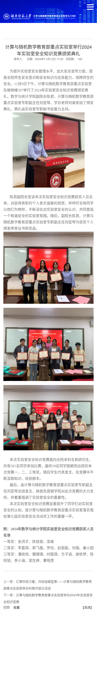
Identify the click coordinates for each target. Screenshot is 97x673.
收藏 (16, 607)
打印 (6, 607)
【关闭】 (87, 607)
